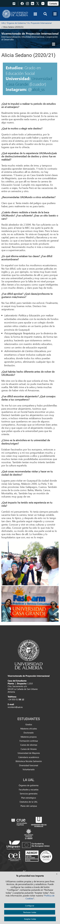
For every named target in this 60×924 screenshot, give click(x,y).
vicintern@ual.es (15, 707)
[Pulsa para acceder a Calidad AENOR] (38, 856)
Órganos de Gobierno (16, 23)
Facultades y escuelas (28, 789)
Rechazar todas (29, 912)
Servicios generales (28, 793)
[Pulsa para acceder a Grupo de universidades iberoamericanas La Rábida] (28, 833)
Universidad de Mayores (29, 753)
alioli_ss (38, 89)
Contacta (53, 3)
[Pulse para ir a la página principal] (15, 13)
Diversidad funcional (28, 765)
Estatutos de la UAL (29, 801)
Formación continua (29, 740)
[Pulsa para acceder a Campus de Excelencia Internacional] (15, 856)
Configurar (29, 905)
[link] (53, 3)
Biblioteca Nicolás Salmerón (29, 761)
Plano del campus (29, 805)
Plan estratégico (28, 797)
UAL (3, 23)
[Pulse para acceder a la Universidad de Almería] (29, 654)
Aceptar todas (30, 919)
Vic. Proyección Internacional (39, 23)
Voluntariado (29, 769)
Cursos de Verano (29, 749)
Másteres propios (29, 736)
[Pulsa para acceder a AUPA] (38, 821)
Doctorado (29, 732)
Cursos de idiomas (28, 744)
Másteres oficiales (28, 728)
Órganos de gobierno (29, 785)
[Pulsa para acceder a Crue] (19, 821)
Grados (28, 724)
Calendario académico (28, 757)
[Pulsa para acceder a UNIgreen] (29, 844)
